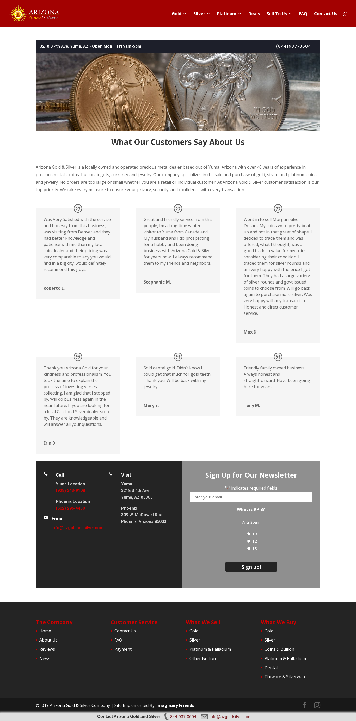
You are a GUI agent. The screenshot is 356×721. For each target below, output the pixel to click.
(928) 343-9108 (70, 490)
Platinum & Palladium (210, 649)
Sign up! (251, 566)
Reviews (47, 649)
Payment (123, 649)
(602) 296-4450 (70, 508)
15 (254, 548)
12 (254, 541)
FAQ (303, 14)
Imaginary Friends (175, 705)
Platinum (226, 14)
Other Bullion (202, 658)
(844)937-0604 (293, 46)
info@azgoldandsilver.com (77, 527)
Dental (271, 667)
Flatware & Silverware (285, 677)
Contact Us (325, 14)
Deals (254, 14)
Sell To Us (277, 14)
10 (254, 533)
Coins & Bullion (279, 649)
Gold (176, 14)
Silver (199, 14)
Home (45, 631)
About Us (48, 640)
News (44, 658)
